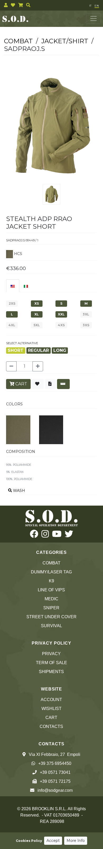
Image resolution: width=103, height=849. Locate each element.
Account (51, 699)
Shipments (51, 671)
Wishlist (51, 708)
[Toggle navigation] (93, 18)
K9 (51, 581)
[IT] (25, 285)
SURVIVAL (51, 625)
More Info (76, 840)
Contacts (51, 726)
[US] (12, 285)
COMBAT (51, 563)
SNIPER (51, 608)
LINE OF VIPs (51, 590)
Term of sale (51, 662)
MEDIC (51, 599)
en (97, 5)
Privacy (51, 653)
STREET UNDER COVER (51, 617)
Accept (53, 840)
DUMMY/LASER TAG (51, 572)
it (90, 5)
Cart (51, 717)
